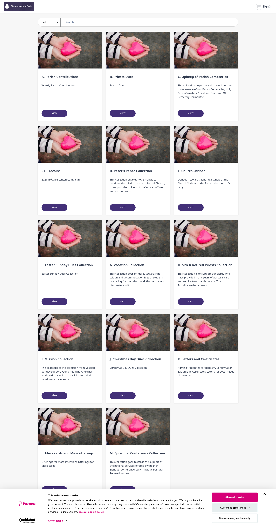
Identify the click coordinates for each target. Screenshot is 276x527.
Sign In (267, 6)
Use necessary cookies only (234, 518)
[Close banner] (265, 494)
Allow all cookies (234, 497)
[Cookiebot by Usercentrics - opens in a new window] (27, 520)
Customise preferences (233, 507)
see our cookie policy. (91, 512)
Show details (55, 520)
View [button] (54, 113)
